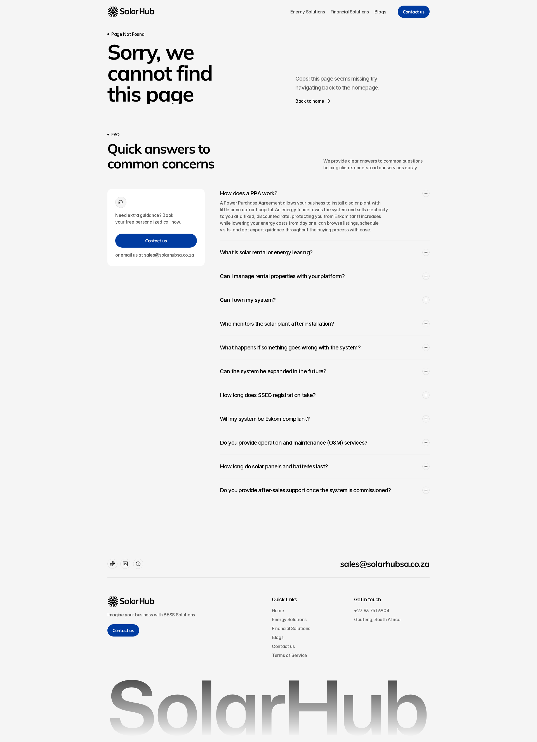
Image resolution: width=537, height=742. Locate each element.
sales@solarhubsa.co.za (385, 563)
